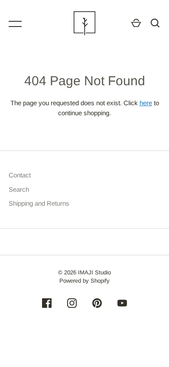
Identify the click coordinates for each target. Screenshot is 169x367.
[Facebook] (47, 304)
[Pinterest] (97, 304)
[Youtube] (122, 304)
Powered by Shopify (84, 280)
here (146, 103)
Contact (20, 175)
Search (19, 189)
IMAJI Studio (94, 272)
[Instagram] (72, 304)
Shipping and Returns (39, 203)
